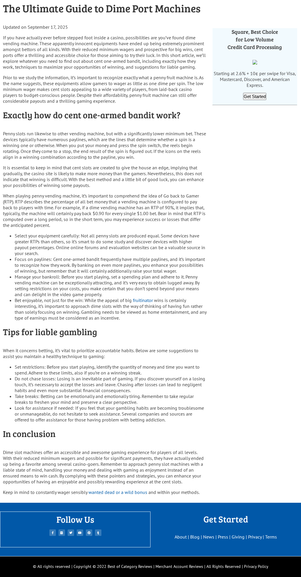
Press (223, 537)
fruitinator (143, 300)
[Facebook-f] (52, 532)
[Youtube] (80, 532)
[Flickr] (61, 532)
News (208, 537)
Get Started (255, 96)
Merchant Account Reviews (179, 566)
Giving (238, 537)
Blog (195, 537)
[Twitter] (71, 532)
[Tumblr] (98, 532)
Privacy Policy (256, 566)
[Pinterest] (89, 532)
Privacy (255, 537)
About (181, 537)
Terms (271, 537)
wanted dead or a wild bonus (117, 492)
